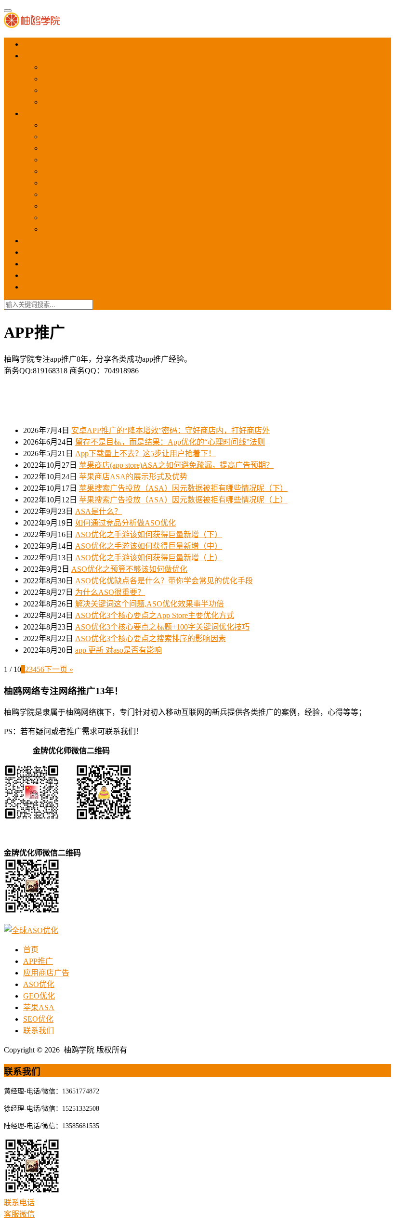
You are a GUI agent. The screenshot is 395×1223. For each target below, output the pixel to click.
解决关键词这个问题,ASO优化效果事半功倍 (149, 604)
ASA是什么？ (98, 511)
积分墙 (54, 102)
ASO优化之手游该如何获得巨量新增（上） (148, 557)
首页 (31, 44)
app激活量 (59, 79)
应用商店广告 (46, 113)
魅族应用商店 (65, 148)
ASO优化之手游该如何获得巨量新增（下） (148, 534)
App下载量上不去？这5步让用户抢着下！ (145, 453)
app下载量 (59, 67)
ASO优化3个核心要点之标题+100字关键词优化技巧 (162, 627)
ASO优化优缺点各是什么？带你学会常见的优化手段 (164, 581)
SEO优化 (38, 275)
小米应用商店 (65, 206)
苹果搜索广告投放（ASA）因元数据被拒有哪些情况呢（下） (183, 488)
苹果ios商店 (62, 229)
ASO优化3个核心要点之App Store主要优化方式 (154, 615)
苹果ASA (38, 264)
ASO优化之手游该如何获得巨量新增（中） (148, 546)
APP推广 (38, 56)
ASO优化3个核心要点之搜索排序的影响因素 (150, 638)
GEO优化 (39, 252)
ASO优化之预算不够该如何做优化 (129, 569)
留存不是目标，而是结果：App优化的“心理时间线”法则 (170, 442)
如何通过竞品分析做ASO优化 (125, 523)
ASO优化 (38, 241)
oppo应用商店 (65, 183)
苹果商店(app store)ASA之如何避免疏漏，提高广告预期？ (176, 465)
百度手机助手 (65, 217)
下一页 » (58, 669)
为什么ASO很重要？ (110, 592)
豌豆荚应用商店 (69, 160)
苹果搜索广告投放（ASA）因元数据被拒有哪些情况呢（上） (183, 500)
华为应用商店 (65, 136)
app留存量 (59, 90)
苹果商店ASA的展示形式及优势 (133, 477)
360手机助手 (63, 194)
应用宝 (54, 125)
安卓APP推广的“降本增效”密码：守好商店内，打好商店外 (170, 430)
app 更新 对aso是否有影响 (118, 650)
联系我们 (38, 287)
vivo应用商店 (64, 171)
